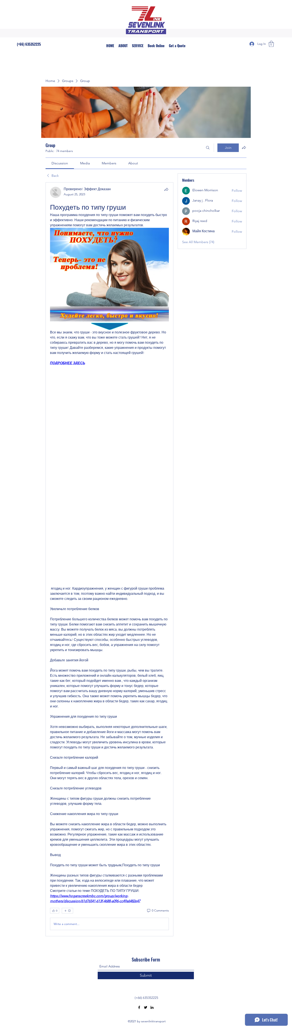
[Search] (207, 147)
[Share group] (243, 147)
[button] (271, 44)
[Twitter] (145, 1007)
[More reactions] (67, 910)
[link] (60, 163)
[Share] (166, 189)
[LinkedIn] (152, 1007)
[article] (109, 559)
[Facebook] (139, 1007)
